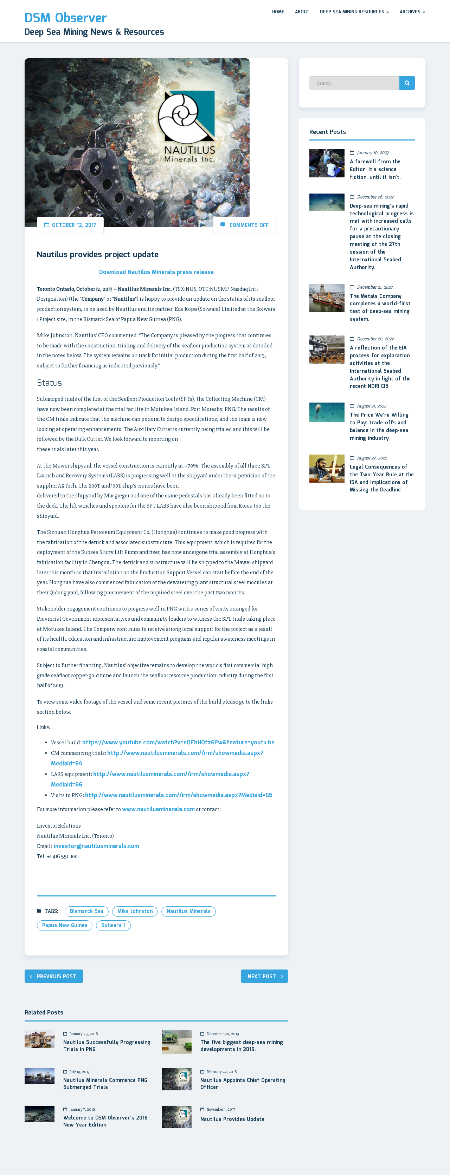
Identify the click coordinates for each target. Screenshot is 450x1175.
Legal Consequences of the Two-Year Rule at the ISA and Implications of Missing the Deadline (382, 478)
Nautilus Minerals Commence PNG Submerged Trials (105, 1084)
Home (278, 12)
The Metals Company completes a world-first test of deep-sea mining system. (380, 308)
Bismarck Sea (86, 911)
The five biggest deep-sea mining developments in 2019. (241, 1046)
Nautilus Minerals (189, 911)
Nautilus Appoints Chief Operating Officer (242, 1084)
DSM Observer (66, 18)
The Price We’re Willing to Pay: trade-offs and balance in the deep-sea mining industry (379, 426)
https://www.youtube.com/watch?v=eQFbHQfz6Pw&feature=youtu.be (178, 742)
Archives (411, 12)
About (302, 12)
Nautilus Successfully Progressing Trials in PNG (106, 1046)
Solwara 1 (113, 925)
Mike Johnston (135, 911)
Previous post (56, 977)
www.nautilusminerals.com (158, 809)
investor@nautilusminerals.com (95, 846)
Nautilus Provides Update (232, 1119)
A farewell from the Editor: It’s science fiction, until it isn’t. (375, 169)
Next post (262, 977)
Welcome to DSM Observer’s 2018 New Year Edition (105, 1122)
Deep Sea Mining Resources (353, 12)
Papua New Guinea (64, 925)
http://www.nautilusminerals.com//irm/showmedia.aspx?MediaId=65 (178, 795)
